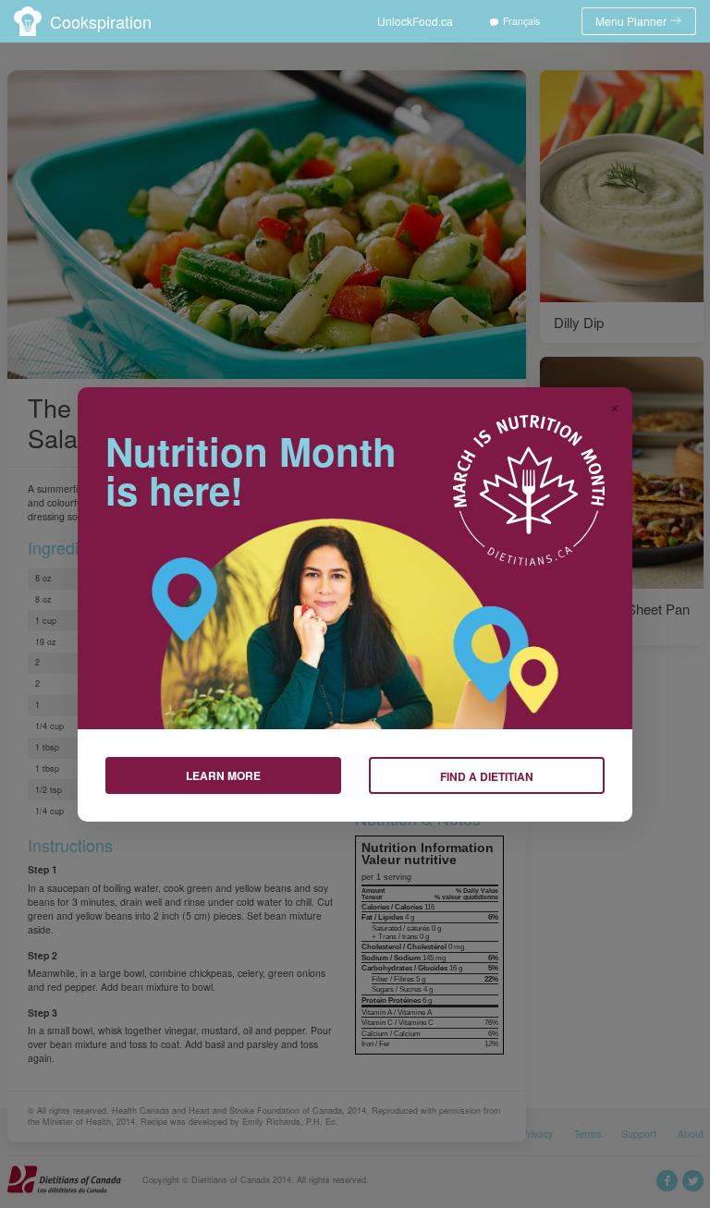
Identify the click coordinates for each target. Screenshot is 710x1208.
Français (521, 21)
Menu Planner (631, 21)
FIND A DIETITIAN (486, 776)
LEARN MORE (223, 775)
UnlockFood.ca (415, 21)
